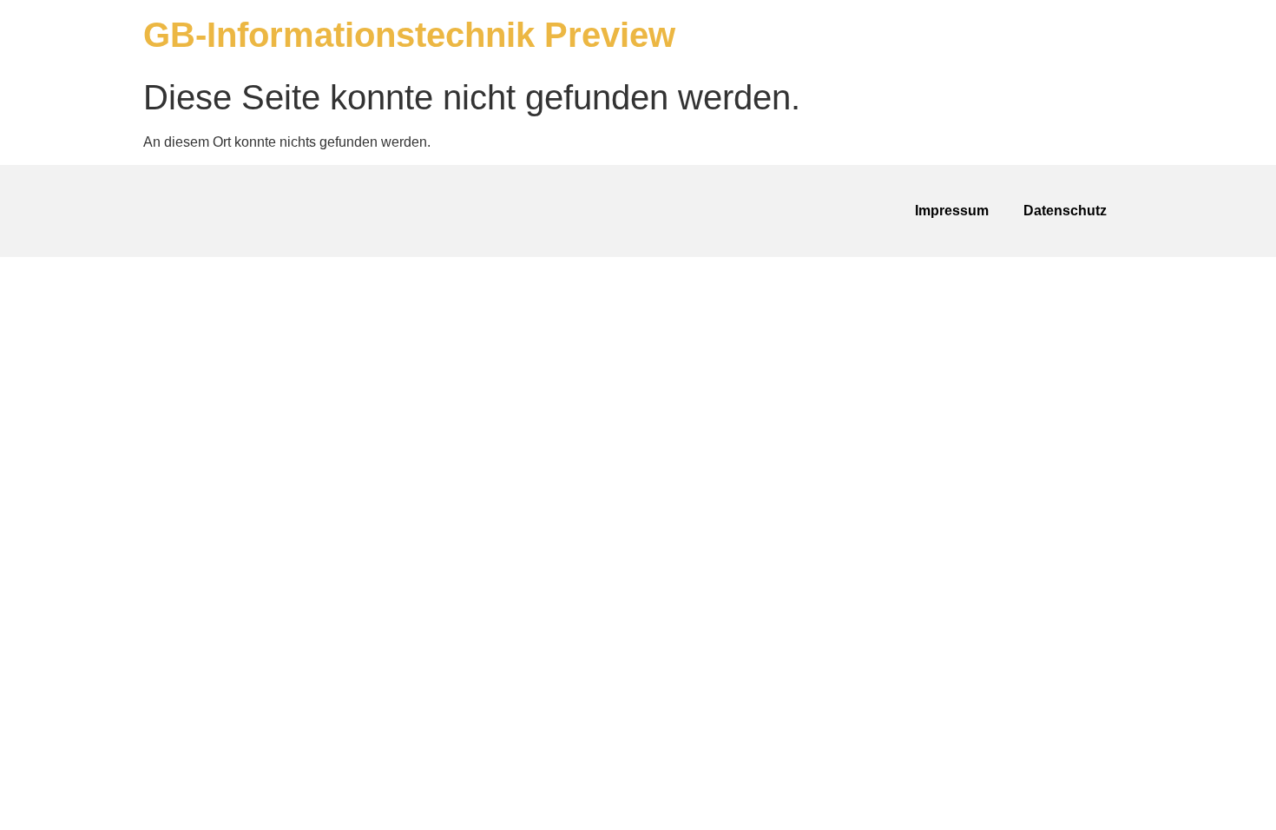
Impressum (952, 210)
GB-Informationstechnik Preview (409, 35)
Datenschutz (1065, 210)
